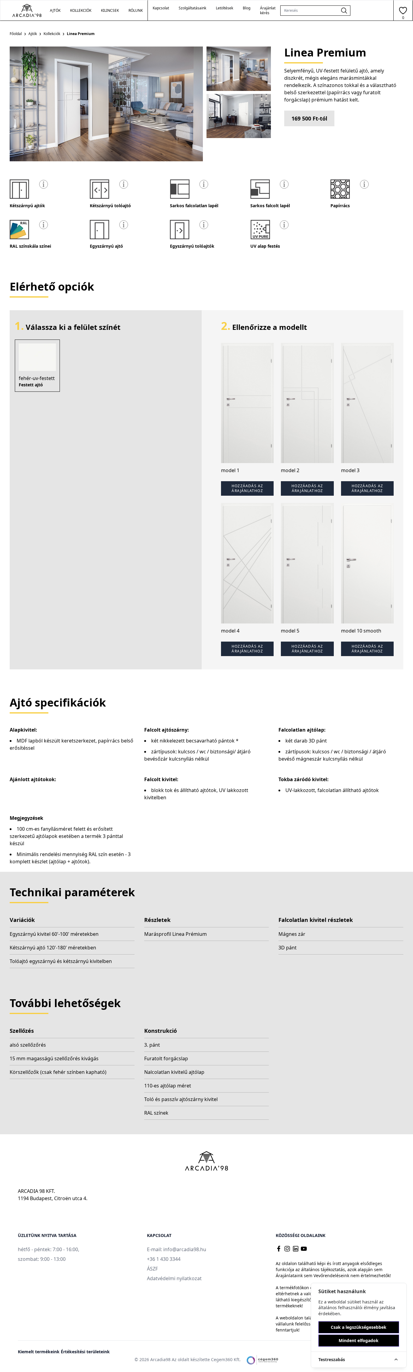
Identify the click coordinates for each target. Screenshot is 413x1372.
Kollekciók (52, 33)
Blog (246, 8)
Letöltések (224, 8)
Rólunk (135, 10)
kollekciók (80, 10)
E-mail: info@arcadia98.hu (176, 1249)
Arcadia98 (160, 1359)
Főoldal (16, 33)
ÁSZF (152, 1268)
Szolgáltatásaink (192, 8)
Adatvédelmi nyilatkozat (174, 1278)
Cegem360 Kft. (226, 1359)
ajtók (55, 10)
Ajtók (32, 33)
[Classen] (26, 10)
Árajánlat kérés (267, 10)
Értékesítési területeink (85, 1351)
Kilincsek (110, 10)
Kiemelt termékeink (39, 1351)
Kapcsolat (161, 8)
